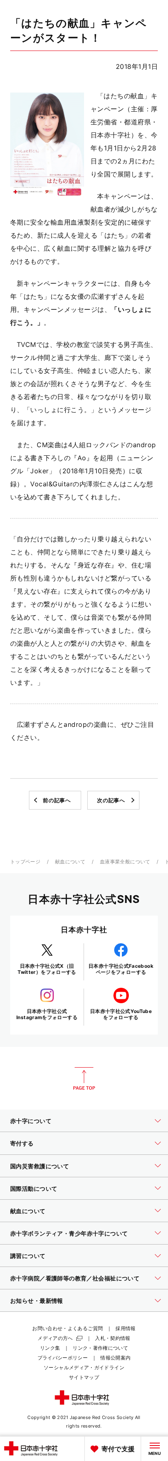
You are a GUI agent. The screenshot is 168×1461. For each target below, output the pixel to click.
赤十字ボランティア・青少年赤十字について (69, 1233)
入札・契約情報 (112, 1338)
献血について (70, 862)
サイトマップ (84, 1377)
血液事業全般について (125, 862)
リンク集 (50, 1348)
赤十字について (30, 1120)
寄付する (22, 1143)
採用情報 (125, 1328)
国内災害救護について (39, 1166)
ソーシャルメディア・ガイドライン (84, 1367)
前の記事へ (57, 800)
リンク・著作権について (100, 1348)
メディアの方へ (55, 1338)
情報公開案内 (115, 1358)
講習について (28, 1255)
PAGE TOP (84, 1078)
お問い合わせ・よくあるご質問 (67, 1328)
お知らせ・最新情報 (36, 1300)
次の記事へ (111, 800)
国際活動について (33, 1188)
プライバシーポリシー (63, 1358)
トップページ (25, 862)
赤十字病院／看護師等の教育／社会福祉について (74, 1278)
